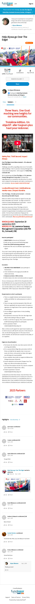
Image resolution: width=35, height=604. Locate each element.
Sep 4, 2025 (10, 535)
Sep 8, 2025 (10, 442)
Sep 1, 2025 (10, 551)
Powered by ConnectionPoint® (17, 600)
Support (7, 597)
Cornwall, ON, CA (17, 97)
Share (17, 84)
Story (4, 102)
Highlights (10, 102)
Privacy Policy (26, 597)
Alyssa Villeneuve (17, 25)
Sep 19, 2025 (10, 428)
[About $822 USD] (9, 72)
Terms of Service (16, 597)
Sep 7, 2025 (18, 474)
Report (24, 97)
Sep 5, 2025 (10, 505)
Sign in (31, 4)
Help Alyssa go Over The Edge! (15, 470)
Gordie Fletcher (11, 533)
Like (6, 432)
